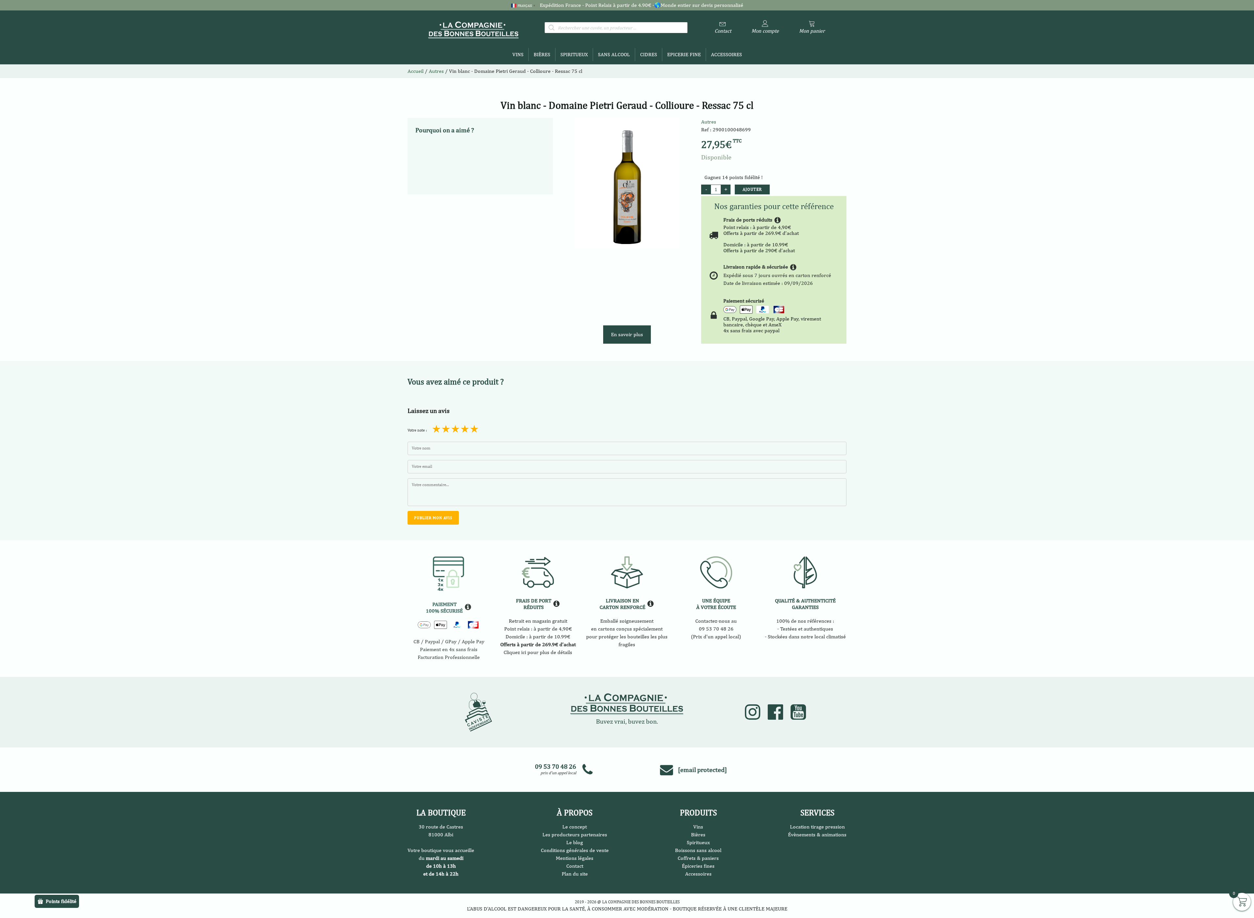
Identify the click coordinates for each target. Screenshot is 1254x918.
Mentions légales (574, 858)
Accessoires (726, 54)
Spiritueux (574, 54)
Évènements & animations (817, 834)
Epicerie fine (684, 54)
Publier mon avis (433, 518)
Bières (542, 54)
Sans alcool (614, 54)
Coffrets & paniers (698, 858)
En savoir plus (627, 334)
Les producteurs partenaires (574, 834)
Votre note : (417, 430)
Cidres (648, 54)
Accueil (416, 71)
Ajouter (752, 189)
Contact (574, 866)
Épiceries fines (698, 866)
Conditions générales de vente (575, 850)
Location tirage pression (817, 827)
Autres (708, 122)
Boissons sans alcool (698, 850)
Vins (517, 54)
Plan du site (575, 874)
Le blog (574, 842)
